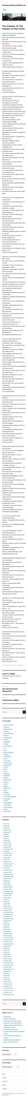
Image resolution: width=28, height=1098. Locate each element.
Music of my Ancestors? (11, 1042)
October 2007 (8, 895)
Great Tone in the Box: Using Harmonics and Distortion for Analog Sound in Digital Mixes (13, 1023)
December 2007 (8, 891)
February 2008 (8, 887)
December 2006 (8, 912)
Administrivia (8, 729)
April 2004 (7, 980)
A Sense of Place (8, 725)
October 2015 (7, 830)
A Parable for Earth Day (11, 1029)
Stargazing (7, 799)
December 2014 (8, 849)
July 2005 (6, 948)
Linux (5, 758)
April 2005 (7, 954)
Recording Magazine (10, 796)
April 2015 (7, 840)
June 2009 (7, 868)
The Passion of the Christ (13, 33)
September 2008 (8, 876)
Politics (6, 786)
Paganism (7, 773)
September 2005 (8, 944)
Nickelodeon (6, 54)
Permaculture (8, 780)
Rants (5, 790)
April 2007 (7, 904)
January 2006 (8, 935)
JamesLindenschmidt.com (14, 5)
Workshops (7, 811)
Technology (7, 805)
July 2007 (6, 899)
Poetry (6, 784)
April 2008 (7, 883)
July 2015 (6, 834)
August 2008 (7, 878)
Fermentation (8, 746)
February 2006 (8, 933)
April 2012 (7, 851)
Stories (6, 801)
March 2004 (7, 982)
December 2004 (8, 963)
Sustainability (8, 803)
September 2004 (8, 969)
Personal (6, 782)
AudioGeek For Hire (10, 1027)
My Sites (4, 1088)
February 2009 (8, 870)
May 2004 (7, 977)
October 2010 (7, 855)
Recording (7, 794)
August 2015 (7, 832)
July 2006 (6, 923)
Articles (6, 735)
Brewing (6, 740)
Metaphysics (7, 765)
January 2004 (8, 986)
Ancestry (6, 731)
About (4, 1085)
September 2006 (8, 918)
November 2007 (8, 893)
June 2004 (7, 975)
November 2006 (8, 914)
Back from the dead (9, 1019)
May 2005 (6, 952)
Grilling (6, 754)
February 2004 (8, 984)
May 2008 (7, 880)
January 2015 (7, 847)
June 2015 (6, 836)
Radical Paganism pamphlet (12, 1040)
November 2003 (8, 990)
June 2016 (6, 826)
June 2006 (7, 925)
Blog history (7, 1016)
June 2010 (6, 859)
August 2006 (7, 921)
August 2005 (7, 946)
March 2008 (7, 885)
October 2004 (8, 967)
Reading (6, 792)
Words (6, 809)
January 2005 (8, 961)
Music (5, 769)
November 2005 (8, 939)
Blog (3, 1074)
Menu (4, 9)
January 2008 (8, 889)
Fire (5, 748)
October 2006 (8, 916)
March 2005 (7, 956)
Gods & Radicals (8, 752)
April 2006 (7, 929)
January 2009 (8, 872)
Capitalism (7, 742)
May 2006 (7, 927)
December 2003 (8, 988)
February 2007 (8, 908)
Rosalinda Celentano (16, 539)
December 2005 (8, 937)
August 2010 (7, 857)
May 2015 (6, 838)
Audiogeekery (8, 737)
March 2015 (7, 843)
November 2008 (8, 874)
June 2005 (7, 950)
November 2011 (8, 853)
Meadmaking (8, 763)
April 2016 (7, 828)
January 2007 (8, 910)
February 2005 (8, 958)
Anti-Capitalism (8, 733)
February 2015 (8, 845)
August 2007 (7, 897)
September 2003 (8, 994)
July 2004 (6, 973)
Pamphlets (7, 775)
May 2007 (6, 902)
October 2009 (8, 866)
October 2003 (8, 992)
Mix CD (6, 767)
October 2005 (8, 942)
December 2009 (8, 864)
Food (5, 750)
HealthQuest (7, 756)
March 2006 (7, 931)
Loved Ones (7, 761)
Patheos (6, 777)
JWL (3, 665)
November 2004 (8, 965)
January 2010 (7, 862)
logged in (12, 676)
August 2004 (7, 971)
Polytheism (7, 788)
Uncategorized (19, 665)
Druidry (6, 744)
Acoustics (7, 727)
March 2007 (7, 906)
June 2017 (6, 824)
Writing (4, 1077)
